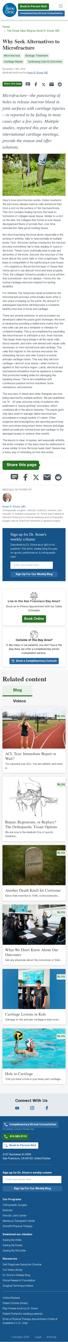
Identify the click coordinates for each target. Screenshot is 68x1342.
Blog (17, 690)
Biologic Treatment (36, 56)
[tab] (17, 690)
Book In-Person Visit (33, 6)
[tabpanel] (34, 898)
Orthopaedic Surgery (15, 1205)
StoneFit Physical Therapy (17, 1226)
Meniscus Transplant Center (19, 1221)
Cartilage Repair (13, 62)
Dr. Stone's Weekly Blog (16, 1275)
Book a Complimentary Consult (36, 661)
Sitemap (51, 1337)
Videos (19, 701)
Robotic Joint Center (14, 1216)
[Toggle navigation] (60, 6)
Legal (38, 1337)
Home (6, 27)
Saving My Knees (12, 1245)
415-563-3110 (18, 1136)
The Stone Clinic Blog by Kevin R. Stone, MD (33, 31)
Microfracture (12, 56)
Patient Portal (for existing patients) (22, 1314)
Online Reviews (11, 1298)
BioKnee (7, 1210)
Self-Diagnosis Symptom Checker (22, 1265)
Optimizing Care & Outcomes (45, 62)
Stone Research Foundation (19, 1280)
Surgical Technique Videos (18, 1286)
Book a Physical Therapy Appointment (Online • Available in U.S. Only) (30, 1321)
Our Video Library (12, 1270)
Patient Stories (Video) (15, 1303)
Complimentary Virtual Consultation (41, 13)
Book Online (34, 618)
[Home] (10, 10)
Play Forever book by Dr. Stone (20, 1309)
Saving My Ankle (12, 1240)
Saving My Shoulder (14, 1251)
